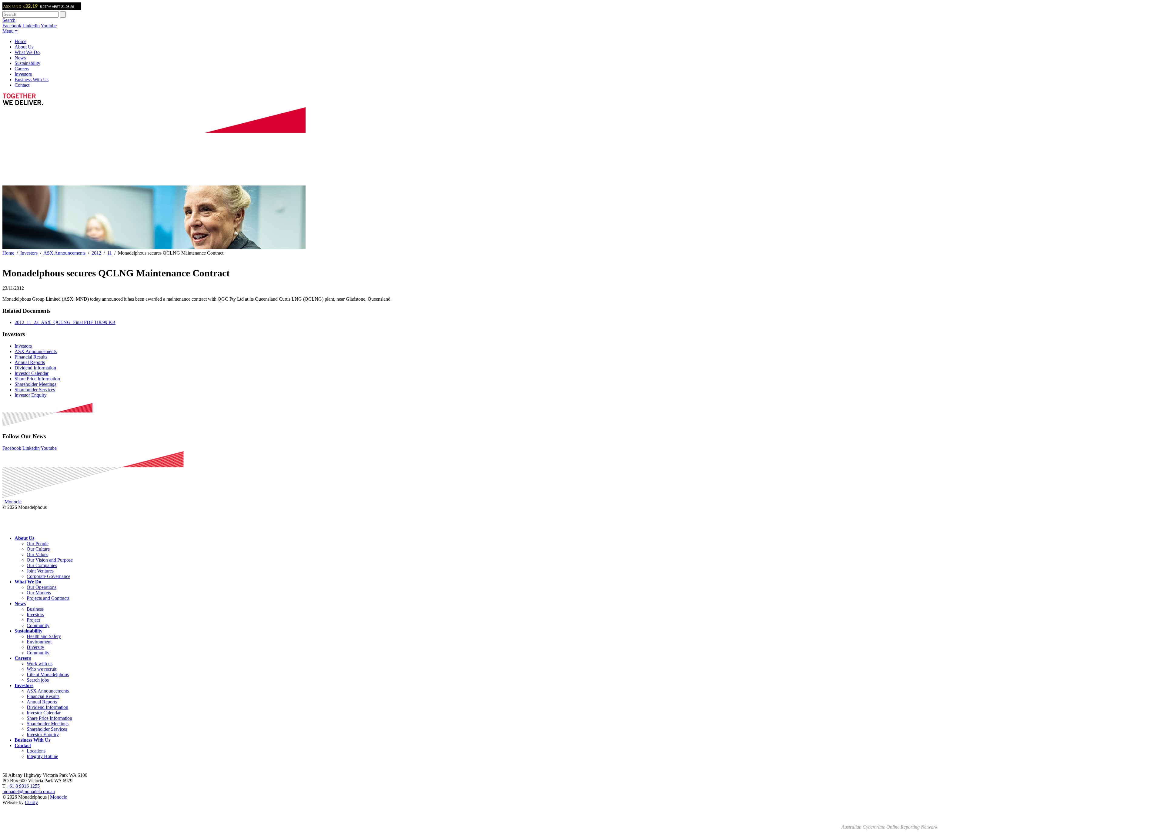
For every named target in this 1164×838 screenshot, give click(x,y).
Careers (22, 68)
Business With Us (31, 79)
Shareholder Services (35, 389)
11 (109, 252)
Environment (39, 641)
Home (20, 41)
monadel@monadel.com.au (28, 791)
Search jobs (38, 680)
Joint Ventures (40, 570)
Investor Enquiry (31, 395)
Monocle (13, 501)
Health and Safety (44, 636)
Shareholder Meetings (35, 384)
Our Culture (38, 549)
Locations (36, 750)
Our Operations (41, 587)
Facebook (11, 25)
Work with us (39, 663)
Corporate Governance (48, 576)
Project (33, 620)
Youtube (49, 25)
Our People (37, 543)
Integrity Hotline (42, 756)
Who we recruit (41, 669)
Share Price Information (37, 378)
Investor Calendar (31, 373)
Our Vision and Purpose (50, 560)
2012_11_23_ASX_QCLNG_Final (65, 322)
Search (8, 20)
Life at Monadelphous (48, 674)
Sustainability (27, 63)
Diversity (35, 647)
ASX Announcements (64, 252)
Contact (22, 85)
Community (38, 625)
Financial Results (31, 356)
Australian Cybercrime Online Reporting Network (889, 827)
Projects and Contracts (48, 598)
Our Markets (39, 592)
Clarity (31, 802)
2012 (96, 252)
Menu (10, 31)
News (20, 57)
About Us (24, 46)
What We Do (27, 52)
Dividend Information (35, 367)
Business (35, 609)
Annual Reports (30, 362)
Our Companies (42, 565)
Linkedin (31, 25)
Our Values (37, 554)
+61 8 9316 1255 (23, 786)
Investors (23, 74)
